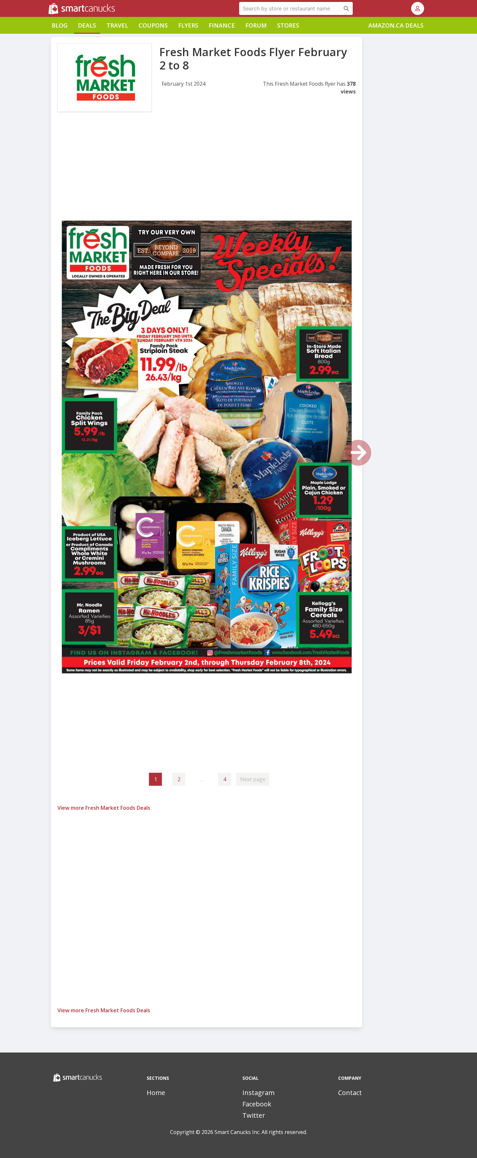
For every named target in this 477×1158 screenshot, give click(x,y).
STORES (288, 25)
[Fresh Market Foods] (104, 77)
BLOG (59, 25)
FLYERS (188, 25)
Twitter (253, 1115)
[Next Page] (358, 453)
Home (156, 1092)
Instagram (258, 1092)
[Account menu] (417, 8)
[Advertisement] (206, 171)
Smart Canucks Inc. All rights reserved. (260, 1132)
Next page (252, 779)
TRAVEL (117, 25)
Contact (350, 1092)
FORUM (256, 25)
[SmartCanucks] (49, 8)
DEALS (87, 25)
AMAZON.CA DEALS (395, 25)
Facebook (256, 1104)
